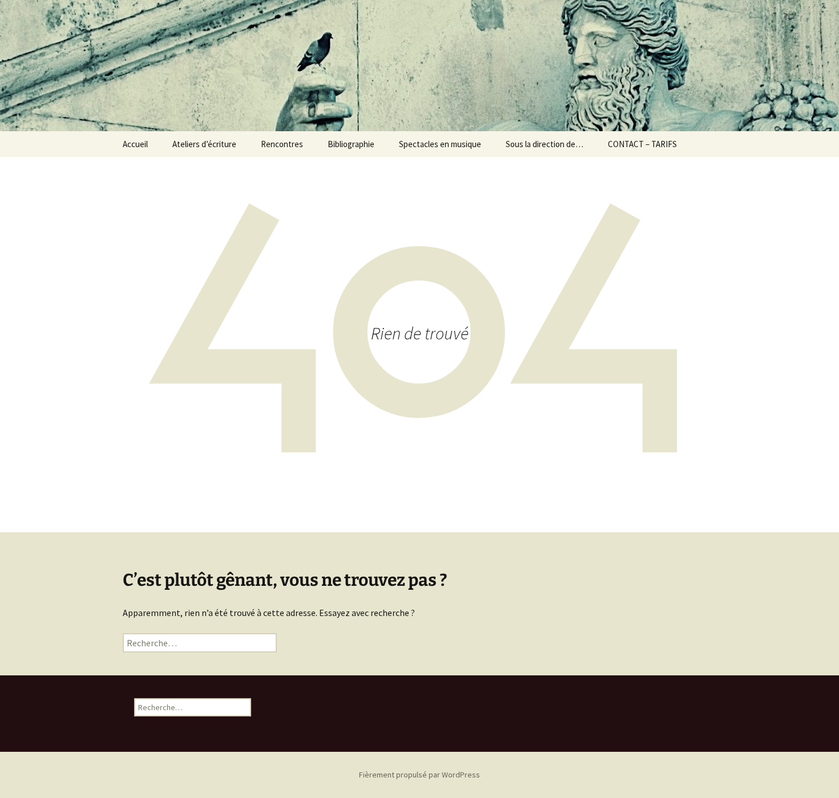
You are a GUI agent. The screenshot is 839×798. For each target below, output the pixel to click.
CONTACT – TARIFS (642, 144)
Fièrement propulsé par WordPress (419, 774)
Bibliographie (351, 144)
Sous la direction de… (544, 144)
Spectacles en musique (440, 144)
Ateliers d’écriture (204, 144)
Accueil (135, 144)
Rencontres (282, 144)
